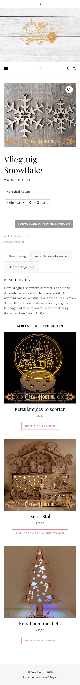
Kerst (20, 242)
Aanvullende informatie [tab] (51, 256)
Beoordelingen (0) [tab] (21, 267)
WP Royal (51, 677)
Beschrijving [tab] (17, 256)
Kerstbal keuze (18, 191)
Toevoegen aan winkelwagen (43, 223)
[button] (69, 89)
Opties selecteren (40, 425)
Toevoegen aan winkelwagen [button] (40, 533)
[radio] (15, 202)
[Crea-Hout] (40, 32)
